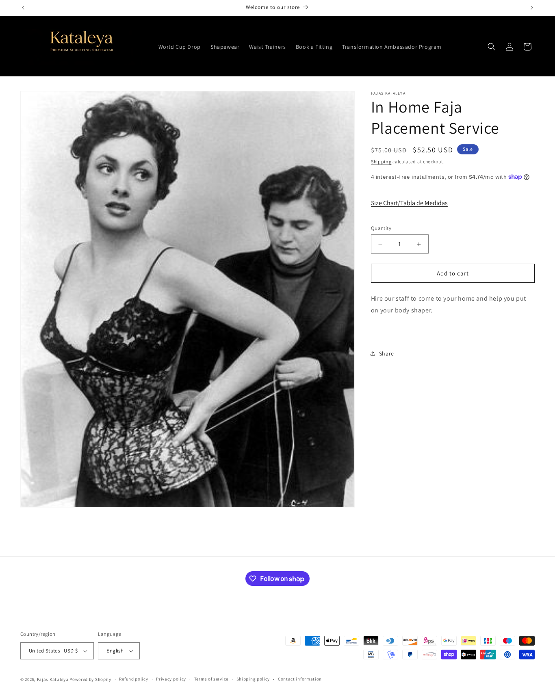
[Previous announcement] (23, 7)
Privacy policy (171, 679)
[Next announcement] (532, 7)
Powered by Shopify (90, 679)
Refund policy (133, 679)
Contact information (300, 679)
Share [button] (386, 353)
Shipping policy (253, 679)
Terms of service (211, 679)
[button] (492, 47)
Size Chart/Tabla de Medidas (409, 203)
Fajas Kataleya (53, 679)
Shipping (381, 161)
